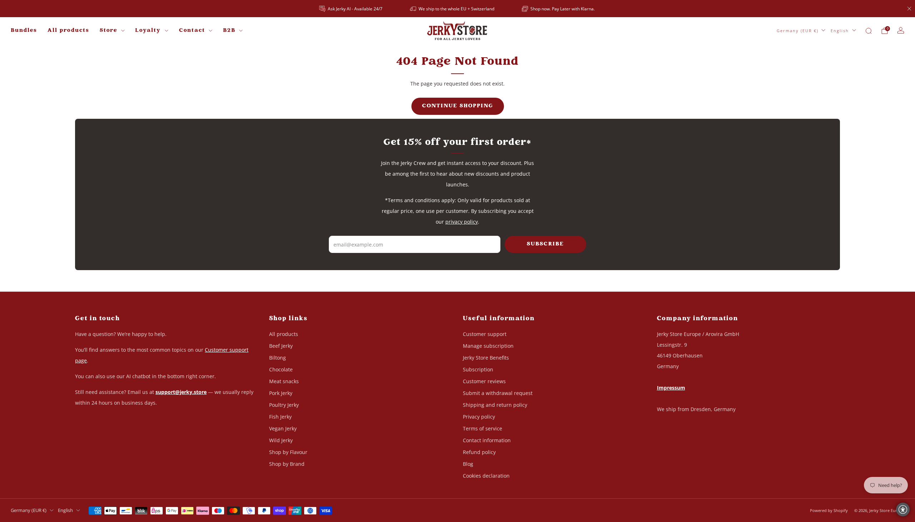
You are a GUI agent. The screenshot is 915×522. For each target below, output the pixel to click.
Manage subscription (488, 345)
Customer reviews (484, 381)
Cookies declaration (486, 475)
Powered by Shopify (829, 510)
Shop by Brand (287, 463)
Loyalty (148, 30)
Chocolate (281, 369)
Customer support (484, 334)
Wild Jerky (281, 440)
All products (68, 30)
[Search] (868, 30)
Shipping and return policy (495, 404)
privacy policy (461, 221)
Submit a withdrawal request (498, 393)
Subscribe (545, 244)
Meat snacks (284, 381)
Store (108, 30)
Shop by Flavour (288, 452)
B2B (229, 30)
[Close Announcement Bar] (909, 8)
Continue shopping (457, 106)
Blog (468, 463)
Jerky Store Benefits (486, 357)
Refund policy (479, 452)
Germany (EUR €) (797, 30)
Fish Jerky (280, 416)
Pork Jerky (280, 393)
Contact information (487, 440)
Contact (192, 30)
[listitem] (351, 8)
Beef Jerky (281, 345)
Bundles (24, 30)
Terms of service (482, 428)
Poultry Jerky (284, 404)
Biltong (277, 357)
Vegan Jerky (283, 428)
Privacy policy (479, 416)
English (840, 30)
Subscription (478, 369)
